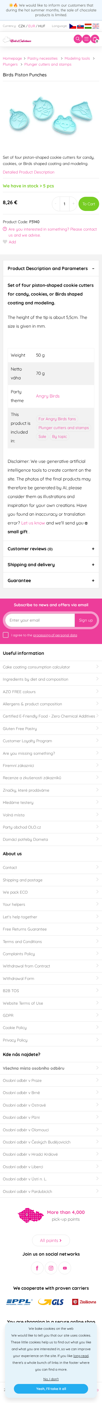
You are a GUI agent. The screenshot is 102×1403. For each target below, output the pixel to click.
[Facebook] (37, 1268)
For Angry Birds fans (57, 418)
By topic (59, 436)
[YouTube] (64, 1268)
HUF (41, 26)
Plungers (10, 64)
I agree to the (44, 635)
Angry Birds (48, 396)
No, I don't (51, 1379)
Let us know (33, 523)
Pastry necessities (42, 58)
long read (80, 1356)
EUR (31, 26)
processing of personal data (55, 635)
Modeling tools (77, 58)
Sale (42, 436)
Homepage (12, 58)
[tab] (51, 268)
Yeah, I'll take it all (51, 1389)
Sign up (86, 620)
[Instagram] (51, 1268)
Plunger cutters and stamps (47, 64)
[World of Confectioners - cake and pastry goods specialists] (17, 39)
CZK (21, 26)
